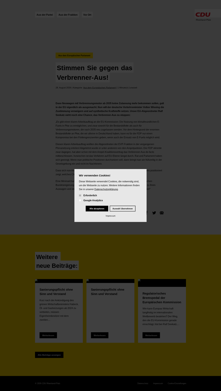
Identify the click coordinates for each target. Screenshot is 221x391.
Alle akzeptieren (96, 209)
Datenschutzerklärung (106, 189)
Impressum (110, 216)
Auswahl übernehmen (122, 209)
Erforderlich (90, 195)
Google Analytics (93, 200)
